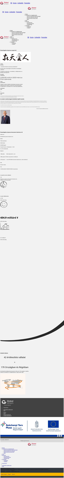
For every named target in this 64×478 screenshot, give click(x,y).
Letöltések (29, 26)
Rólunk (26, 14)
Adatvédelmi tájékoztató (8, 409)
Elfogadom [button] (3, 471)
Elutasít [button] (13, 474)
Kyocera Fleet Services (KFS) (32, 18)
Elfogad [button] (9, 474)
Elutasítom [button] (8, 471)
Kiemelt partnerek (30, 23)
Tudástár (28, 27)
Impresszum (5, 407)
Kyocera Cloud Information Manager (34, 16)
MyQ (28, 19)
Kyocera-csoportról (7, 414)
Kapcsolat (27, 21)
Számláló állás (29, 24)
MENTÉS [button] (2, 477)
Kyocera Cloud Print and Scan (32, 17)
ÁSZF (4, 410)
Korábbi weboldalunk (7, 415)
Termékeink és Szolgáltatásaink (31, 15)
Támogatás (27, 25)
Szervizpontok (29, 22)
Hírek (26, 20)
